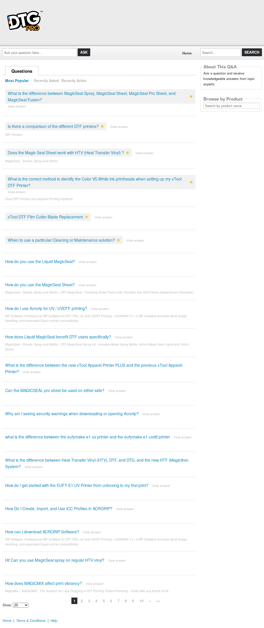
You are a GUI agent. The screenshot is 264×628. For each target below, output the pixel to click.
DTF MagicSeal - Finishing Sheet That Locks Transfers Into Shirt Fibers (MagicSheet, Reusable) (127, 292)
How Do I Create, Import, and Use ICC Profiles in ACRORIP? (58, 508)
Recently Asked (46, 80)
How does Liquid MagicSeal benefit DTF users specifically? (58, 336)
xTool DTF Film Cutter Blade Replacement (45, 216)
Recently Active (73, 80)
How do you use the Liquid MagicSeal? (40, 261)
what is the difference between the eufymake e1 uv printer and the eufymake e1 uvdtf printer (87, 436)
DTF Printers (13, 135)
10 (141, 600)
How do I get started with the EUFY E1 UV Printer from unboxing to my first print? (76, 485)
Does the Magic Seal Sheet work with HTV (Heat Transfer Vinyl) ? (66, 152)
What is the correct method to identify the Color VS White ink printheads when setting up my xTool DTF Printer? (95, 182)
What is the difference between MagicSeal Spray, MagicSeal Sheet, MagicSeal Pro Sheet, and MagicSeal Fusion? (92, 96)
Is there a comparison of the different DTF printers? (53, 126)
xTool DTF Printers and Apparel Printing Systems (39, 199)
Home (187, 53)
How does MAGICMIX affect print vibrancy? (43, 583)
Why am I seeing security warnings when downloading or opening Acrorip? (72, 413)
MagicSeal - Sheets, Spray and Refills (31, 161)
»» (158, 600)
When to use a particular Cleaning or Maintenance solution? (61, 240)
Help (54, 620)
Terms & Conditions (31, 620)
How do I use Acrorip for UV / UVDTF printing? (46, 308)
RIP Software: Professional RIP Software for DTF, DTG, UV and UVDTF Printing (58, 316)
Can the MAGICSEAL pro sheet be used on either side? (54, 390)
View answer (17, 106)
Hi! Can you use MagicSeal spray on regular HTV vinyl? (54, 560)
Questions (21, 71)
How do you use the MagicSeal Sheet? (40, 284)
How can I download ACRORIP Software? (42, 531)
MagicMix (12, 591)
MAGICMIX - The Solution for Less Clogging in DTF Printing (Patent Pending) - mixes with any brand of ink (95, 591)
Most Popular (17, 80)
